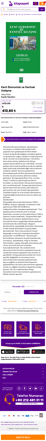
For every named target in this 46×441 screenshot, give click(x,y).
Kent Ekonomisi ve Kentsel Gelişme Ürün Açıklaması (26, 139)
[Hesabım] (35, 3)
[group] (23, 47)
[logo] (19, 3)
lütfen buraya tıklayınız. (28, 311)
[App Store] (7, 351)
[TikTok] (41, 390)
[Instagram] (19, 390)
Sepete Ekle (23, 437)
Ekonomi (13, 14)
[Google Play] (23, 351)
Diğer (19, 14)
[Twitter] (30, 390)
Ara (42, 9)
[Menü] (2, 3)
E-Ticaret (16, 428)
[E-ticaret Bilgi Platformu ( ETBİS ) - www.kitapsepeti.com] (41, 416)
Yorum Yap (39, 103)
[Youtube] (35, 390)
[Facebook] (24, 390)
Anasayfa (6, 14)
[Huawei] (38, 351)
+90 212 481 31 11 (29, 400)
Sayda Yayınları (8, 97)
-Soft (10, 428)
